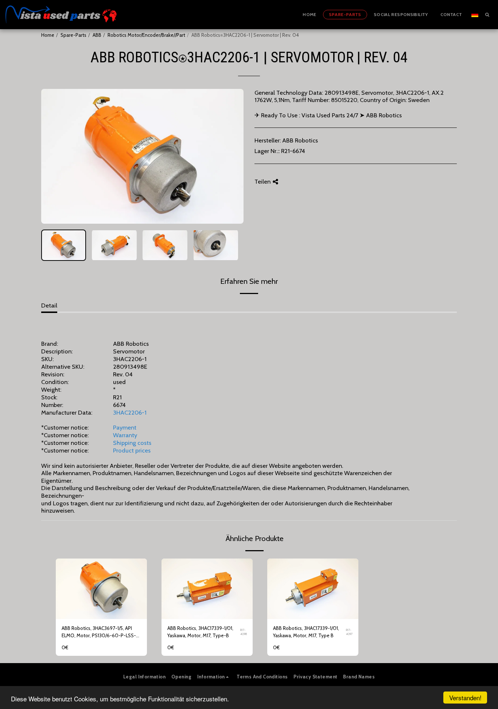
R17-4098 (243, 632)
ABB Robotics (300, 140)
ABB (97, 35)
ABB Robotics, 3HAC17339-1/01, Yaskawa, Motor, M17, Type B (306, 631)
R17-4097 (349, 632)
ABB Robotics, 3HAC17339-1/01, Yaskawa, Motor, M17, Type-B (200, 631)
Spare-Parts (73, 35)
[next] (232, 156)
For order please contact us (101, 611)
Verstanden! (465, 697)
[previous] (53, 156)
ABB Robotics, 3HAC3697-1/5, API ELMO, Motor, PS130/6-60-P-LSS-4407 (99, 632)
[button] (487, 14)
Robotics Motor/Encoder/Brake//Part (146, 35)
